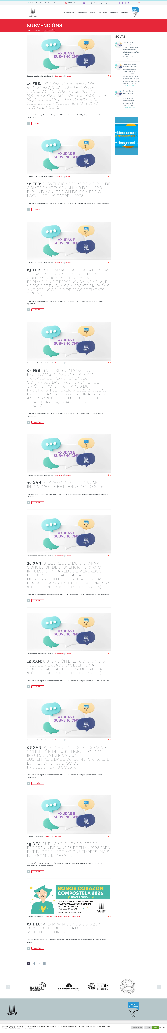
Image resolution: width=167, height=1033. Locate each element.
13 (39, 963)
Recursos (93, 12)
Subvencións (59, 76)
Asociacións (114, 12)
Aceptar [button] (155, 1027)
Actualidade (82, 12)
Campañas (48, 916)
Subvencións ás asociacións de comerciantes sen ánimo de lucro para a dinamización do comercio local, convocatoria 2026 (131, 98)
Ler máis (162, 1027)
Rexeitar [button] (148, 1027)
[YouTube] (128, 3)
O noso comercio (69, 12)
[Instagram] (125, 3)
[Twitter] (119, 3)
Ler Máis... (37, 123)
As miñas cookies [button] (137, 1027)
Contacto (124, 12)
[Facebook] (122, 3)
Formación (103, 12)
